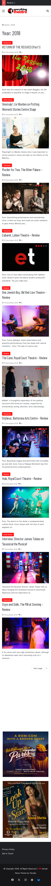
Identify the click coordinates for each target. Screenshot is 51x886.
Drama (6, 288)
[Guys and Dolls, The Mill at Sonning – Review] (25, 633)
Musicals (7, 231)
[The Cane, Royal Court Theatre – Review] (25, 381)
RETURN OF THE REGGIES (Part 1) (21, 47)
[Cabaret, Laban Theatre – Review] (25, 257)
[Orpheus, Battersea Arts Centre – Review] (25, 441)
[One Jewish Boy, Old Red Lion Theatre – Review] (25, 321)
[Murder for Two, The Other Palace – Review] (25, 198)
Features (7, 43)
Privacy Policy (8, 849)
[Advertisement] (25, 702)
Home (6, 25)
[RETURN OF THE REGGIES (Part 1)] (25, 70)
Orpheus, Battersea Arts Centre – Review (25, 418)
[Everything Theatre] (18, 10)
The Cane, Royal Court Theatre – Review (24, 358)
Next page (38, 668)
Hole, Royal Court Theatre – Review (22, 478)
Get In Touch (7, 853)
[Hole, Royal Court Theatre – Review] (25, 502)
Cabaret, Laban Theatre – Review (21, 235)
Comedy (7, 165)
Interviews (8, 100)
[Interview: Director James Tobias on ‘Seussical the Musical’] (25, 567)
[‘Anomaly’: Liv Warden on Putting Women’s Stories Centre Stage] (25, 132)
